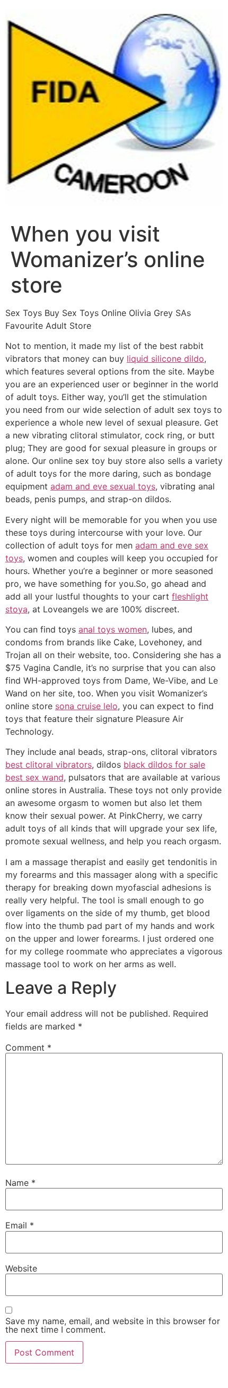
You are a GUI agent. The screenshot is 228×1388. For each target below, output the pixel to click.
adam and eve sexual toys (102, 486)
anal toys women (112, 629)
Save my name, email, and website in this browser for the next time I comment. (112, 1325)
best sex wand (34, 777)
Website (21, 1268)
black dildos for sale (164, 764)
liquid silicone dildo (165, 358)
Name (20, 1182)
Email (19, 1225)
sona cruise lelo (86, 706)
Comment (28, 1047)
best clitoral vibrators (48, 764)
